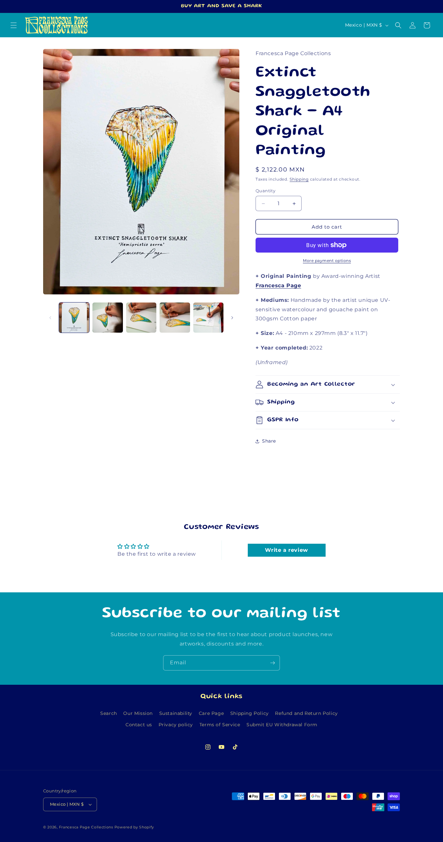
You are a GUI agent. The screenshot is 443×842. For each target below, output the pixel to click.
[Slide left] (50, 318)
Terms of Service (219, 725)
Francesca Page (278, 285)
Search (108, 713)
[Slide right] (232, 318)
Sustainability (175, 713)
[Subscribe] (272, 662)
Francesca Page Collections (86, 827)
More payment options (327, 260)
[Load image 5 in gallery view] (208, 317)
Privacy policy (176, 725)
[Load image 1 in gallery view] (74, 317)
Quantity (265, 190)
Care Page (211, 713)
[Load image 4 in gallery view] (175, 317)
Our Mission (138, 713)
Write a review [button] (286, 550)
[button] (13, 25)
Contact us (139, 725)
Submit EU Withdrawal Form (281, 725)
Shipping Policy (249, 713)
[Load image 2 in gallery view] (107, 317)
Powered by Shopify (134, 827)
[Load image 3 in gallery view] (141, 317)
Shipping (299, 179)
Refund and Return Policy (306, 713)
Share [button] (269, 441)
